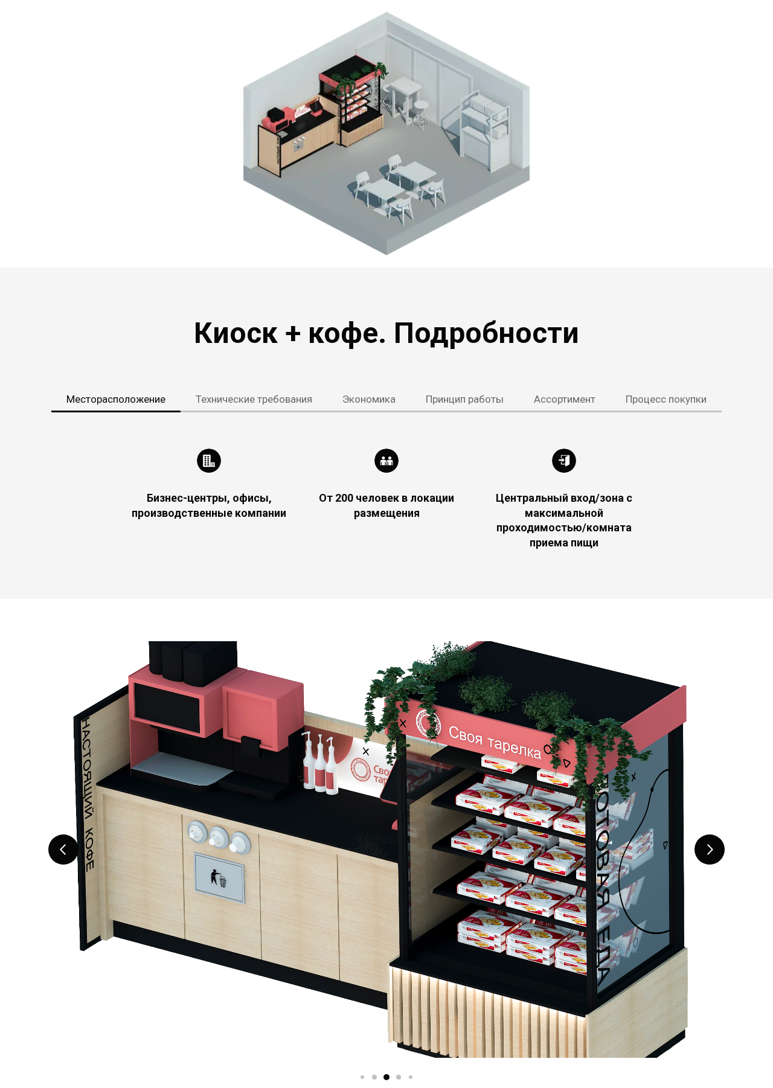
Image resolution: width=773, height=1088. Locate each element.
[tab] (116, 399)
